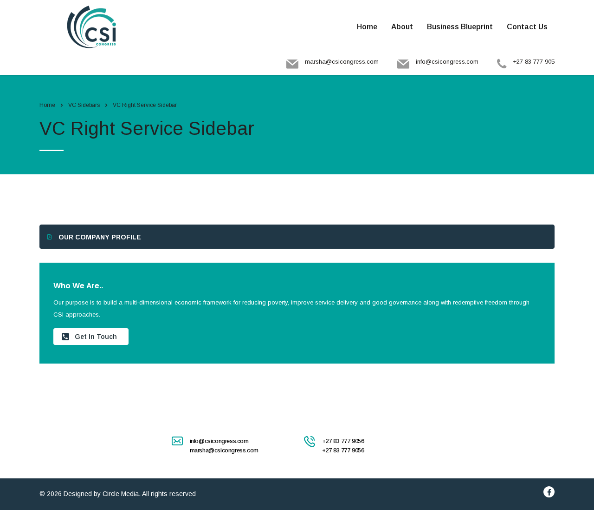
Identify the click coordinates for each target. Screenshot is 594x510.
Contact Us (527, 27)
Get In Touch (96, 336)
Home (367, 27)
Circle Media (121, 493)
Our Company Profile (99, 237)
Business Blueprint (460, 27)
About (402, 27)
